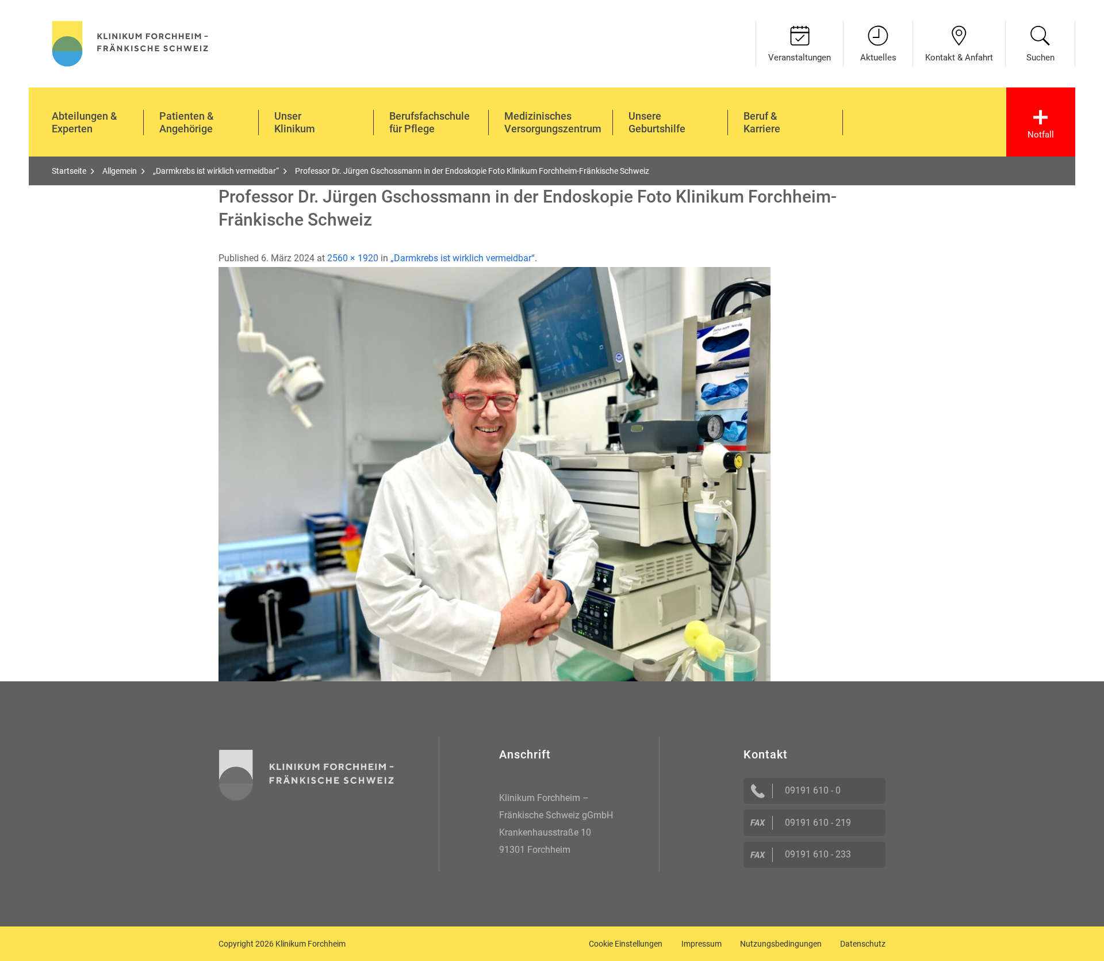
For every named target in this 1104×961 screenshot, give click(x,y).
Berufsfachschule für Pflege (429, 122)
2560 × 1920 (352, 258)
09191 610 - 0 (813, 790)
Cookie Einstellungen (625, 943)
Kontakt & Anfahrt (959, 57)
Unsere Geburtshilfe (656, 122)
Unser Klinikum (294, 122)
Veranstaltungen (799, 57)
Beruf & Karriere (761, 122)
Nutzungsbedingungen (781, 943)
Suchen (1040, 57)
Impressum (701, 943)
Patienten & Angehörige (186, 122)
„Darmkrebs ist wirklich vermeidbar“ (462, 258)
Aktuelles (878, 57)
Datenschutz (862, 943)
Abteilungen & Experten (84, 122)
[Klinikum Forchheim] (130, 42)
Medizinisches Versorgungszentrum (552, 122)
